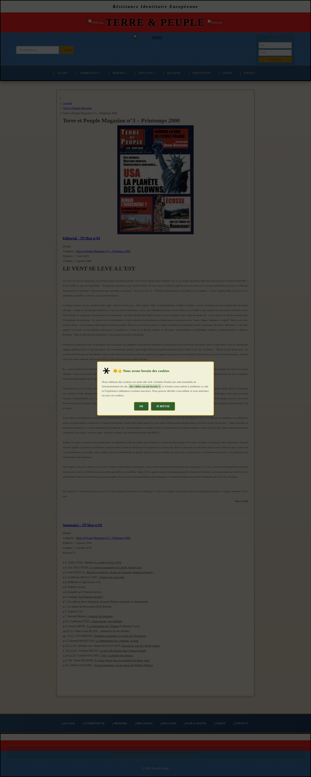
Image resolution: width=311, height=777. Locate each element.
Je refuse (163, 406)
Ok (141, 406)
